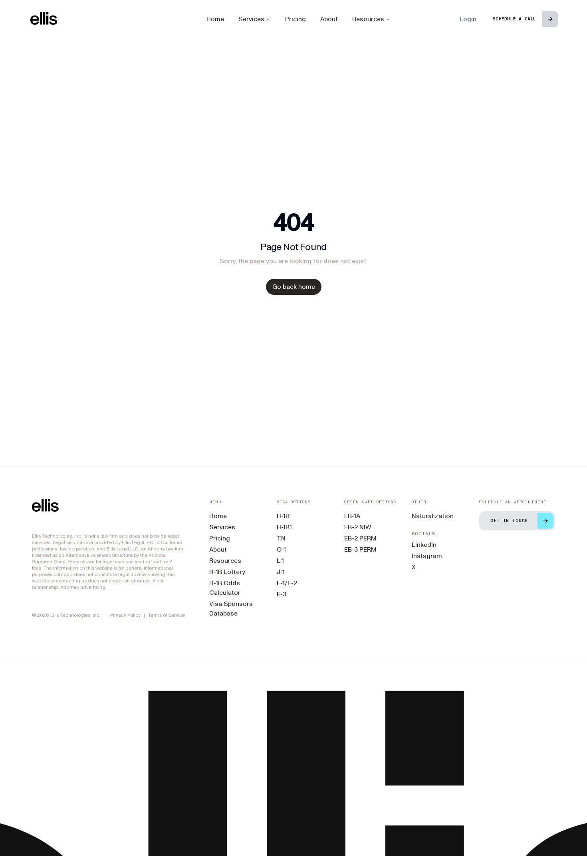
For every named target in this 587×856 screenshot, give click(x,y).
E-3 (281, 594)
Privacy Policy (125, 615)
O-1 (281, 549)
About (329, 19)
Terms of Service (166, 615)
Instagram (427, 556)
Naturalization (433, 516)
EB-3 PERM (360, 549)
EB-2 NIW (357, 527)
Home (215, 19)
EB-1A (352, 516)
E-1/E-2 (287, 583)
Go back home (293, 286)
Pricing (295, 19)
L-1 (280, 560)
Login (468, 19)
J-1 (281, 572)
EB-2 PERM (360, 538)
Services (251, 19)
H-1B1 (284, 527)
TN (281, 538)
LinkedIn (424, 544)
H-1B (283, 516)
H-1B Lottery (227, 572)
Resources (368, 19)
